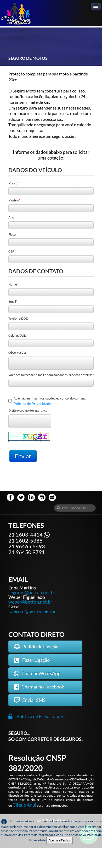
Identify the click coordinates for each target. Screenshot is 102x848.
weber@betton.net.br (30, 602)
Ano (11, 217)
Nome (12, 284)
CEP (11, 251)
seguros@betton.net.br (31, 592)
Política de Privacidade (32, 403)
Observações (17, 352)
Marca (12, 183)
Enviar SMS (34, 700)
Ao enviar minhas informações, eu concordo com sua (50, 401)
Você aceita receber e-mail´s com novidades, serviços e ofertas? (51, 375)
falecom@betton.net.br (32, 611)
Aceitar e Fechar (59, 840)
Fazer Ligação (35, 660)
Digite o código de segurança (27, 410)
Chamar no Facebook (42, 687)
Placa (12, 234)
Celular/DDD (17, 335)
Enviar (23, 455)
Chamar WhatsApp (40, 673)
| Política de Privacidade (38, 716)
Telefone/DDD (18, 318)
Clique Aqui (24, 805)
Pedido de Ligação (40, 646)
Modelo (13, 200)
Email (12, 301)
